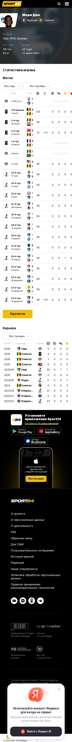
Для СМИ (17, 544)
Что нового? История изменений (41, 423)
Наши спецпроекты (24, 569)
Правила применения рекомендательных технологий (32, 586)
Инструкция (36, 479)
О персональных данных (28, 519)
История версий (22, 556)
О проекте (18, 513)
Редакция (17, 562)
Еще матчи (17, 313)
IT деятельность (22, 526)
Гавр (5, 38)
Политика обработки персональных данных (35, 576)
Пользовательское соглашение (32, 550)
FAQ (13, 532)
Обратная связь (22, 538)
